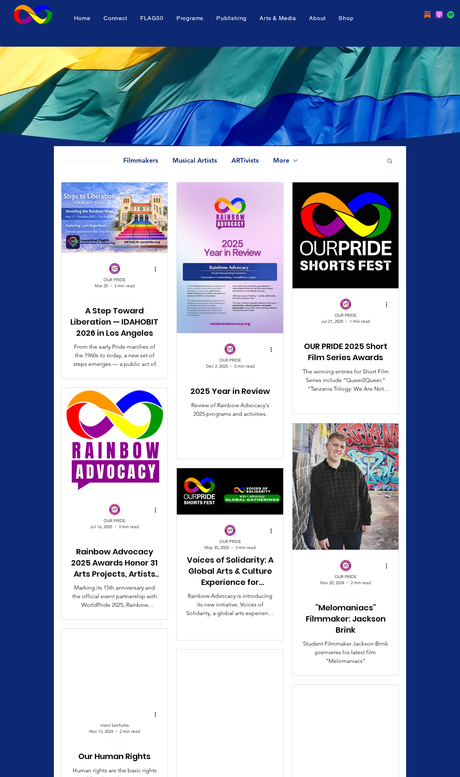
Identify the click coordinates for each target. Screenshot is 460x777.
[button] (152, 18)
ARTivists (245, 160)
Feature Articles (85, 160)
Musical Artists (194, 160)
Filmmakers (140, 160)
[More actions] (157, 269)
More (281, 160)
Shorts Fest (345, 333)
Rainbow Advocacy (114, 298)
